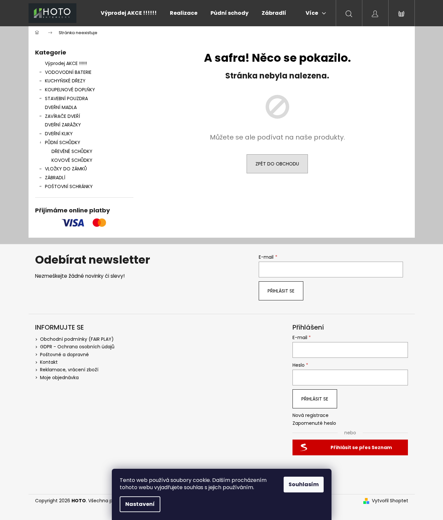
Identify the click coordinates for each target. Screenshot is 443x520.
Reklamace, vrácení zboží (69, 369)
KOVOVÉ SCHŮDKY (71, 160)
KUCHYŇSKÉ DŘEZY (65, 80)
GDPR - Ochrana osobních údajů (77, 346)
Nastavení (140, 504)
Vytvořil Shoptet (390, 501)
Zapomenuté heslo (314, 423)
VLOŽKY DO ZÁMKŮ (66, 168)
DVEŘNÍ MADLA (61, 107)
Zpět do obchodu (277, 164)
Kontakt (49, 362)
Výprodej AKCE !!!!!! (66, 63)
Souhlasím (304, 484)
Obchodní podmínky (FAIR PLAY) (77, 339)
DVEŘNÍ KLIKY (59, 133)
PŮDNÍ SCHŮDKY (62, 142)
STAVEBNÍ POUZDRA (66, 98)
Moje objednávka (59, 377)
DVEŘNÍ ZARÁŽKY (63, 124)
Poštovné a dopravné (64, 354)
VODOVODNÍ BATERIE (68, 72)
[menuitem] (128, 13)
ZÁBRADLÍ (55, 177)
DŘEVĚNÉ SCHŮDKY (71, 151)
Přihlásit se (281, 291)
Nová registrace (310, 415)
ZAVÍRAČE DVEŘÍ (62, 116)
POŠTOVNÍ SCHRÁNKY (69, 186)
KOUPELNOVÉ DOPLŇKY (70, 89)
